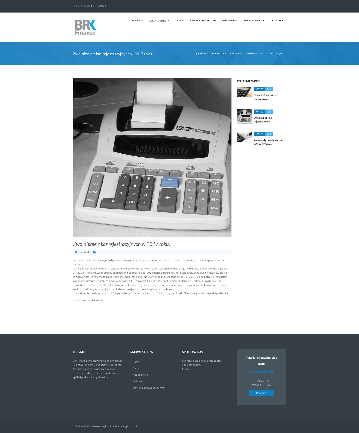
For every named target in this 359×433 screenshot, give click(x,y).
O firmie (137, 20)
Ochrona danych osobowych (149, 387)
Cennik (179, 20)
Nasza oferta (157, 20)
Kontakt (102, 6)
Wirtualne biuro (255, 20)
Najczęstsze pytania (203, 20)
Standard (83, 252)
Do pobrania (230, 20)
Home (215, 53)
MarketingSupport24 (126, 426)
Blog (225, 53)
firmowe (237, 53)
